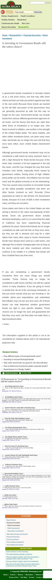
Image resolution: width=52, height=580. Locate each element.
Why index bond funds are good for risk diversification (26, 363)
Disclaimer (29, 575)
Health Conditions (28, 16)
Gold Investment (13, 528)
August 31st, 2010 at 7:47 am (11, 431)
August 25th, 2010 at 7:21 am (11, 440)
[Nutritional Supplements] (11, 5)
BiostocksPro (23, 27)
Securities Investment (15, 531)
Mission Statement (42, 575)
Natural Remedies (9, 27)
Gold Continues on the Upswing (17, 552)
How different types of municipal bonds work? (22, 356)
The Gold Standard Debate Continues (19, 554)
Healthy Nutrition (8, 20)
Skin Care (26, 23)
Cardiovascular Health (10, 23)
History (20, 575)
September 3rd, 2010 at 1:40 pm (11, 401)
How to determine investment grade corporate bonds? (26, 366)
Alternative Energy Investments (17, 534)
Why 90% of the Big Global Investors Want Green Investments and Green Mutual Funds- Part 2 (23, 565)
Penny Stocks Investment (15, 542)
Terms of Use (13, 577)
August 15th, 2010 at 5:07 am (11, 480)
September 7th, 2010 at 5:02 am (11, 391)
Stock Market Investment (15, 545)
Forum (31, 577)
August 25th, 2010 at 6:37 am (11, 458)
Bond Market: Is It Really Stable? (17, 369)
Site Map (23, 577)
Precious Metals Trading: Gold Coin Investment (22, 561)
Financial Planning (13, 537)
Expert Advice (11, 520)
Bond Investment (11, 373)
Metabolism (22, 20)
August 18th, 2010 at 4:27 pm (11, 467)
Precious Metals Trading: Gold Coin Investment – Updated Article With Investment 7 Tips (23, 558)
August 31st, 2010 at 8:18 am (11, 421)
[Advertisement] (26, 71)
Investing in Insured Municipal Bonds (19, 359)
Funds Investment (13, 539)
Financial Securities (32, 35)
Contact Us (40, 577)
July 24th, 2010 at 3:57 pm (10, 498)
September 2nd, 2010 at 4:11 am (12, 412)
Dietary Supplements (10, 16)
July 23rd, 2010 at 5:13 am (10, 507)
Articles (13, 575)
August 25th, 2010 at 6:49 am (11, 449)
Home (4, 35)
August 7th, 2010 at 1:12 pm (10, 489)
